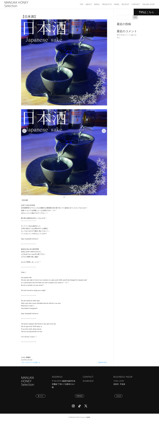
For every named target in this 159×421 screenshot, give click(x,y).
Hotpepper (79, 396)
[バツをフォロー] (85, 406)
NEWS (116, 5)
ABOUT (89, 5)
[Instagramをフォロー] (73, 406)
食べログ (40, 396)
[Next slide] (104, 131)
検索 (135, 17)
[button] (64, 197)
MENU (97, 5)
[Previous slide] (24, 131)
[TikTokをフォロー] (79, 406)
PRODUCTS (107, 5)
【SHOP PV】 (102, 362)
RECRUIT (125, 5)
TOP (81, 5)
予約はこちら (146, 12)
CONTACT (136, 5)
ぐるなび (118, 396)
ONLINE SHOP (148, 5)
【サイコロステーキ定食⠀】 (30, 362)
